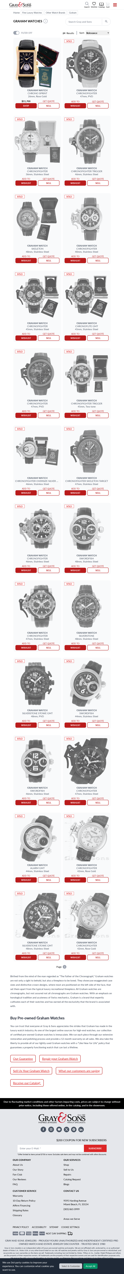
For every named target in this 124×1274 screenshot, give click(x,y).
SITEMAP (53, 1227)
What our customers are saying (79, 1071)
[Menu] (113, 4)
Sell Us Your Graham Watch (31, 1071)
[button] (45, 21)
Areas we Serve (72, 1219)
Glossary (17, 1215)
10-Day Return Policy (24, 1200)
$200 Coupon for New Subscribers (81, 1140)
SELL (48, 105)
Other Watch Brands (55, 12)
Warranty (18, 1195)
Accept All (90, 1266)
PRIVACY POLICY (21, 1227)
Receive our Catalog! (27, 1083)
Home (16, 12)
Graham (73, 12)
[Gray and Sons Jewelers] (20, 5)
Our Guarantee (23, 1058)
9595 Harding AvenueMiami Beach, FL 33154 (76, 1202)
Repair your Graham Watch (60, 1058)
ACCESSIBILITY (39, 1227)
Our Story (18, 1169)
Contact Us (71, 1191)
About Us (18, 1164)
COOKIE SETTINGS (70, 1227)
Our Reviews (19, 1179)
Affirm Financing (21, 1205)
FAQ (15, 1184)
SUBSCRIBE (95, 1148)
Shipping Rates (20, 1210)
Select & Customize (71, 1266)
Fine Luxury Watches (32, 12)
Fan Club (17, 1174)
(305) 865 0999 (72, 1209)
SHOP (26, 105)
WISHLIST (75, 105)
